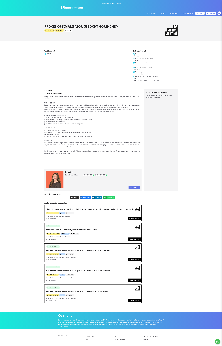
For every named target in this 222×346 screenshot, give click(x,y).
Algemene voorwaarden (150, 336)
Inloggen (201, 13)
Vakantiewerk (174, 13)
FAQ (116, 336)
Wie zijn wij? (90, 336)
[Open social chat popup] (217, 341)
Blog (87, 339)
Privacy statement (120, 339)
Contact (145, 339)
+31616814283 (88, 175)
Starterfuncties (188, 13)
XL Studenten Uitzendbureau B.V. (94, 320)
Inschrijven (212, 13)
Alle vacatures (151, 13)
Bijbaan (163, 13)
